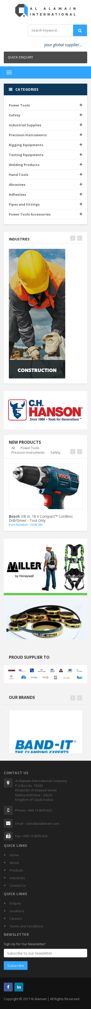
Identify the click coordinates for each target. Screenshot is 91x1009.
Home (14, 855)
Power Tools (29, 448)
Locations (17, 911)
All (13, 448)
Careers (16, 918)
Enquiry (15, 903)
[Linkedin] (18, 987)
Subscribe (15, 966)
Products (16, 870)
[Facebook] (8, 987)
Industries (17, 878)
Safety (55, 452)
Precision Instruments (28, 452)
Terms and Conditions (26, 926)
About (14, 862)
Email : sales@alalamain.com (37, 823)
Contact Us (18, 885)
